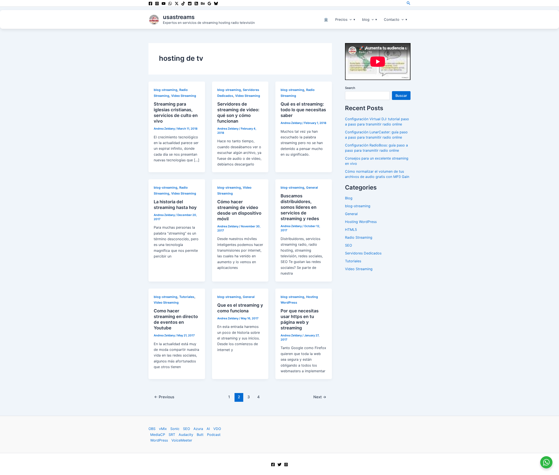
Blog (348, 198)
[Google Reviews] (209, 3)
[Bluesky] (216, 3)
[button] (409, 3)
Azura (198, 428)
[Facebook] (150, 3)
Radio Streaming (358, 237)
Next (319, 397)
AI (208, 428)
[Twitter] (279, 464)
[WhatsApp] (170, 3)
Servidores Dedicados (363, 253)
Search (350, 88)
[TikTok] (183, 3)
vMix (163, 428)
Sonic (174, 428)
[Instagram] (157, 3)
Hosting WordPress (361, 221)
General (312, 187)
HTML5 (351, 229)
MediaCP (157, 434)
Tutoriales (186, 297)
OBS (151, 428)
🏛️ (326, 19)
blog (365, 19)
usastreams (179, 17)
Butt (200, 434)
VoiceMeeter (181, 440)
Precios (341, 19)
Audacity (186, 434)
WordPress (159, 440)
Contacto (391, 19)
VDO (217, 428)
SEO (348, 245)
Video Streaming (183, 95)
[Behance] (203, 3)
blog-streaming (165, 90)
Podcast (214, 434)
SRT (172, 434)
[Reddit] (190, 3)
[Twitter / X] (177, 3)
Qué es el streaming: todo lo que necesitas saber (303, 109)
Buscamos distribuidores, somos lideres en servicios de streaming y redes (300, 207)
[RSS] (196, 3)
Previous (164, 397)
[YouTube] (164, 3)
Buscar (401, 95)
